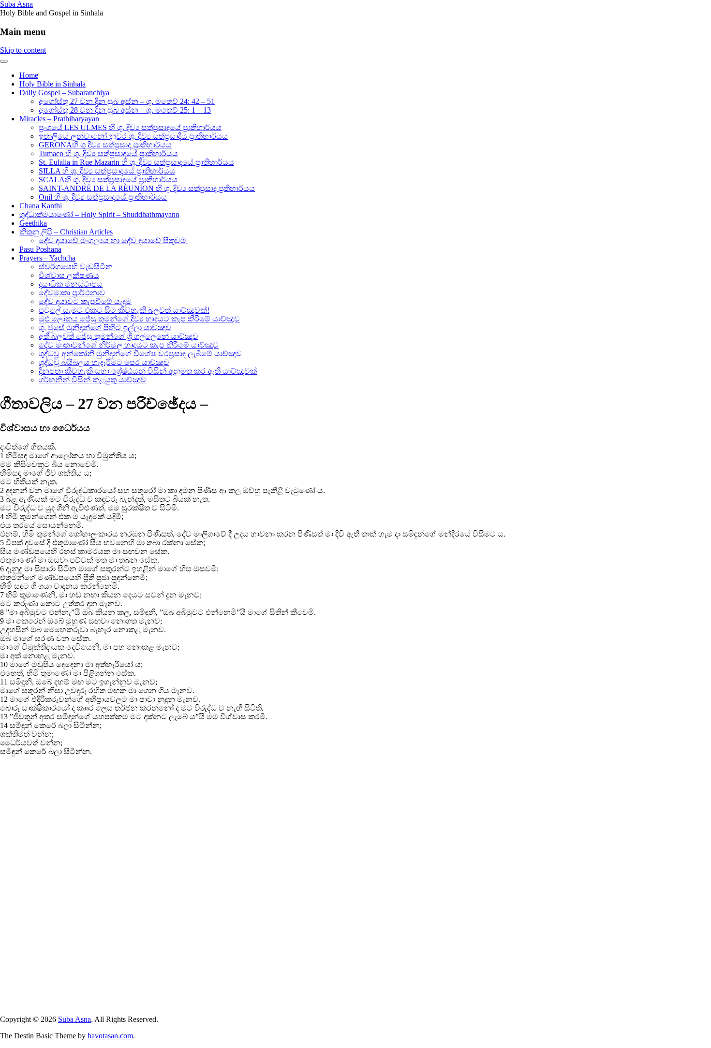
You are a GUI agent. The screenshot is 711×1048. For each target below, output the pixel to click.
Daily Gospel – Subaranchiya (64, 92)
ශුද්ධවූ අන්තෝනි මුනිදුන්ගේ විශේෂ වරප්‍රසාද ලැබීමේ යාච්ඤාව (140, 353)
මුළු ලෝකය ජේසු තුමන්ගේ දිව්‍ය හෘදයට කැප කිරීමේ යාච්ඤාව (139, 319)
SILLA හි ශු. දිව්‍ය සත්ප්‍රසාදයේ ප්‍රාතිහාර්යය (107, 171)
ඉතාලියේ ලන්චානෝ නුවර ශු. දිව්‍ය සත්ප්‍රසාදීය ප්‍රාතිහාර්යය (133, 136)
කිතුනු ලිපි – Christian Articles (66, 232)
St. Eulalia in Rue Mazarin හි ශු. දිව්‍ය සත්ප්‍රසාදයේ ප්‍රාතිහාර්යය (136, 162)
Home (28, 75)
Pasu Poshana (40, 249)
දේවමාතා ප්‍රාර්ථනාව (72, 293)
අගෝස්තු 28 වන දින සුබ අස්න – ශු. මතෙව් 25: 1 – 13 (125, 110)
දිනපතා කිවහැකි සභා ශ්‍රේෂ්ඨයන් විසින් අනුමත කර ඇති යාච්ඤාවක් (148, 371)
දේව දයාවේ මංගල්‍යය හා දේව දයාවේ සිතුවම (113, 240)
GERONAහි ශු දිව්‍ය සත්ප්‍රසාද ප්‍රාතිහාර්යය (105, 145)
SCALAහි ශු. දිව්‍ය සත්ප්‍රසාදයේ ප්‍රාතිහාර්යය (108, 179)
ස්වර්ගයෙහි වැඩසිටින (76, 266)
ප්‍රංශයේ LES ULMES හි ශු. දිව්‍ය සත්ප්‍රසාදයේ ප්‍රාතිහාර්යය (130, 127)
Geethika (33, 223)
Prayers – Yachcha (47, 258)
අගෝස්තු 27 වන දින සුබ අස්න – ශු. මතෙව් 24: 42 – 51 (127, 101)
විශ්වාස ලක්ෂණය (69, 275)
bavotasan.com (110, 1036)
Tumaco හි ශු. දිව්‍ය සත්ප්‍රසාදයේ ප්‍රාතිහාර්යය (108, 153)
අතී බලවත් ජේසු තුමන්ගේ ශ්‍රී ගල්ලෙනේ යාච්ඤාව (118, 336)
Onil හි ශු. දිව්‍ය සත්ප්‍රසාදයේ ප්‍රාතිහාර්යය (103, 197)
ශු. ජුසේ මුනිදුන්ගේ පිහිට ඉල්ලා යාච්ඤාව (105, 327)
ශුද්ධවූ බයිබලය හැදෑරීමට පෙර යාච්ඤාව (104, 362)
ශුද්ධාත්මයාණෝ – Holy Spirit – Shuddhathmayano (99, 214)
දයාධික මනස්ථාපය (71, 284)
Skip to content (23, 50)
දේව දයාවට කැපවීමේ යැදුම (85, 301)
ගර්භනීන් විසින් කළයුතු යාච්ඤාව (92, 380)
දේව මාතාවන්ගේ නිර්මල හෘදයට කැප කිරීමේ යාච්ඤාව (129, 345)
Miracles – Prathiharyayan (59, 119)
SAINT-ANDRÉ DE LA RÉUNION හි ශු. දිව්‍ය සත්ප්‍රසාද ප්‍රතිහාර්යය (147, 188)
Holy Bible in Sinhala (52, 84)
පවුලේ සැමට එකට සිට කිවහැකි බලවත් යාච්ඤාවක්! (124, 310)
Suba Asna (16, 4)
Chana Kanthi (40, 206)
